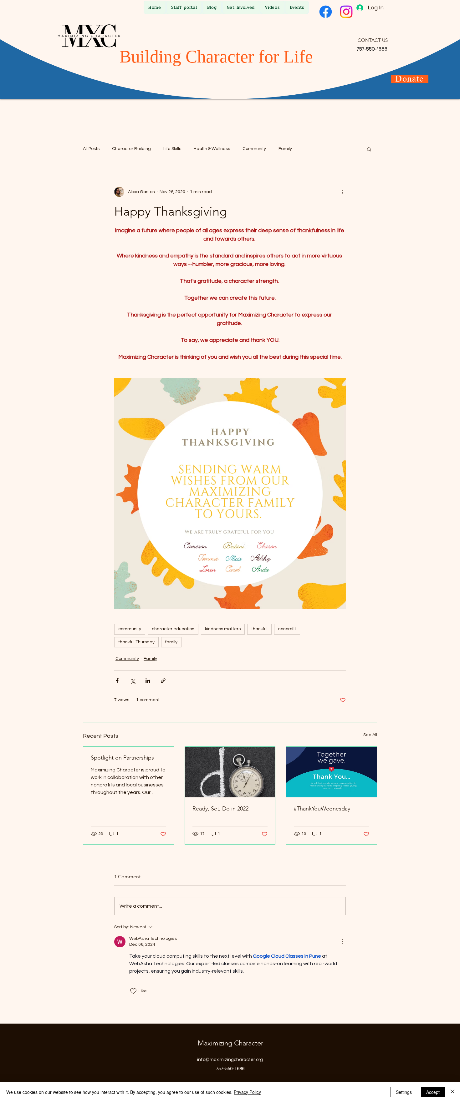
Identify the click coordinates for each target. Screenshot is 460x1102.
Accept (433, 1092)
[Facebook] (325, 11)
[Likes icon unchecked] (133, 991)
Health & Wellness (212, 149)
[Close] (452, 1092)
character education (173, 629)
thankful (259, 629)
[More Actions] (342, 941)
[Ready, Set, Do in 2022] (230, 772)
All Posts (91, 149)
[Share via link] (163, 681)
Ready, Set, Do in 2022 (220, 808)
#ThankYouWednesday (322, 808)
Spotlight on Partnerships (122, 757)
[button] (369, 149)
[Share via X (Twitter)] (132, 681)
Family (285, 149)
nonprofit (287, 629)
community (129, 629)
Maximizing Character (230, 1043)
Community (254, 149)
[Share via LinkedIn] (148, 681)
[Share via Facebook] (117, 681)
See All (370, 735)
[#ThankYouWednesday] (331, 772)
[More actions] (342, 192)
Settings (404, 1092)
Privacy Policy (247, 1092)
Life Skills (172, 149)
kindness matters (223, 629)
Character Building (131, 149)
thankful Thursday (136, 642)
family (171, 642)
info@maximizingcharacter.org (230, 1059)
